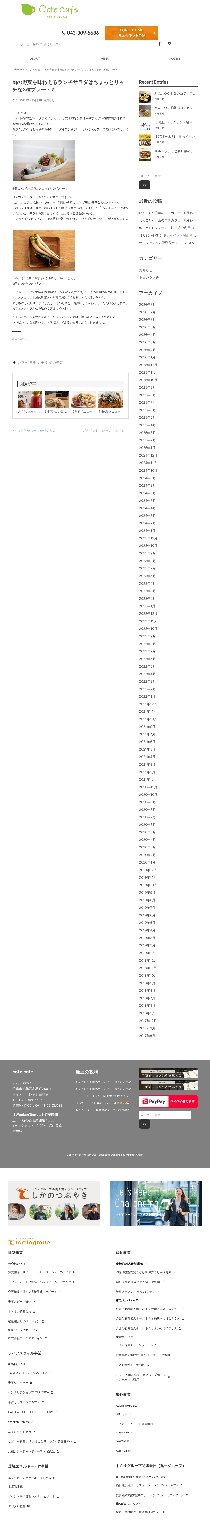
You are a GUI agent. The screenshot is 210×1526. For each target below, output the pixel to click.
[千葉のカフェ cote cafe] (49, 15)
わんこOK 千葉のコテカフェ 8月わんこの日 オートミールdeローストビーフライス (105, 1089)
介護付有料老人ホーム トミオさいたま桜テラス (146, 1328)
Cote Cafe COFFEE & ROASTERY (30, 1412)
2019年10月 (148, 885)
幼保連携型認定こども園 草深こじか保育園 (143, 1272)
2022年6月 (147, 659)
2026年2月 (147, 350)
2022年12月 (148, 613)
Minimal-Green (134, 1154)
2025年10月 (148, 380)
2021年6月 (147, 742)
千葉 (44, 362)
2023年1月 (147, 606)
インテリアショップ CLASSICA (28, 1392)
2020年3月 (147, 847)
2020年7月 (147, 817)
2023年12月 (148, 538)
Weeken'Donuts (18, 1422)
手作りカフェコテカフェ (24, 1402)
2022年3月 (147, 681)
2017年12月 (148, 1021)
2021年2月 (147, 772)
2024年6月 (147, 493)
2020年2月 (147, 855)
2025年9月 (147, 387)
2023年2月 (147, 598)
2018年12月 (148, 960)
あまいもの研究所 (19, 1431)
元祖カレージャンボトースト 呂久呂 (31, 1451)
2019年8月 (147, 900)
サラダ (34, 362)
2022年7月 (147, 651)
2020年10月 (148, 795)
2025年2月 (147, 440)
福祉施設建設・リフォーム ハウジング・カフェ (147, 1485)
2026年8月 (147, 304)
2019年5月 (147, 922)
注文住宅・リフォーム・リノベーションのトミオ (39, 1272)
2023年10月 (148, 546)
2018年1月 (147, 1013)
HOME (20, 69)
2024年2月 (147, 523)
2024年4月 (147, 508)
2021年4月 (147, 757)
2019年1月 (147, 953)
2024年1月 (147, 531)
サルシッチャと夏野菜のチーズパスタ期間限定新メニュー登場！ (105, 1110)
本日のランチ (149, 277)
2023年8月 (147, 561)
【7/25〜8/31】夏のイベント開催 (164, 235)
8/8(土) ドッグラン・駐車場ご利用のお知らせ (173, 228)
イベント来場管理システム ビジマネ (31, 1496)
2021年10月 (148, 719)
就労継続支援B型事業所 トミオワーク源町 (143, 1355)
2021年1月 (147, 779)
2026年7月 (147, 312)
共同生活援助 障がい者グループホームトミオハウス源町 (140, 1377)
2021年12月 (148, 704)
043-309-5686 (83, 32)
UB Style (121, 1414)
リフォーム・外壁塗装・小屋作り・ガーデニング (39, 1282)
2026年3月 (147, 342)
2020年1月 (147, 862)
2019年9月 (147, 892)
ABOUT (35, 58)
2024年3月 (147, 516)
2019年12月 (148, 870)
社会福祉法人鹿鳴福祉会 (129, 1263)
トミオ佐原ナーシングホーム (134, 1345)
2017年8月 (147, 1036)
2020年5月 (147, 832)
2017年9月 (147, 1028)
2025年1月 (147, 448)
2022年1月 (147, 696)
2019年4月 (147, 930)
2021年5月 (147, 749)
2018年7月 (147, 998)
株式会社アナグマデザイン (25, 1338)
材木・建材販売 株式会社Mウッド (138, 1512)
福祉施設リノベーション (24, 1321)
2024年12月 (148, 455)
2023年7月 (147, 568)
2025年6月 (147, 410)
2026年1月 (147, 357)
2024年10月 (148, 470)
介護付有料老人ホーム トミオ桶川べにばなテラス (148, 1318)
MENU (105, 58)
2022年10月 (148, 628)
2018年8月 (147, 990)
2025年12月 (148, 365)
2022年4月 (147, 674)
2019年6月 (147, 915)
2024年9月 (147, 478)
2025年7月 (147, 402)
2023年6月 (147, 576)
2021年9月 (147, 727)
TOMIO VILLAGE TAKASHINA (27, 1372)
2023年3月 (147, 591)
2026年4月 (147, 334)
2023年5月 (147, 583)
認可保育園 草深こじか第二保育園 (138, 1282)
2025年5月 (147, 417)
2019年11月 (148, 877)
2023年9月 (147, 553)
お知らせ (35, 69)
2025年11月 (148, 372)
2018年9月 (147, 983)
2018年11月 (148, 968)
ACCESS (175, 58)
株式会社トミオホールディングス (29, 1478)
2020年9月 (147, 802)
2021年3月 (147, 764)
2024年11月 (148, 463)
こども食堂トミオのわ (130, 1365)
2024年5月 (147, 501)
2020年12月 (148, 787)
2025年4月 (147, 425)
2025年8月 (147, 395)
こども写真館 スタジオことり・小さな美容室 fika (40, 1441)
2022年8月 (147, 644)
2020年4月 (147, 840)
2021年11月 (148, 711)
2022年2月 (147, 689)
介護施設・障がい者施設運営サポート (32, 1291)
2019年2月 (147, 945)
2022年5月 (147, 666)
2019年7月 (147, 907)
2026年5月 (147, 327)
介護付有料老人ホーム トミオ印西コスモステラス (148, 1308)
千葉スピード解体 (19, 1301)
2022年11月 (148, 621)
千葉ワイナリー (18, 1382)
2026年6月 (147, 319)
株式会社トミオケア (127, 1300)
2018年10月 (148, 975)
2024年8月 (147, 485)
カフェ (23, 362)
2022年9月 (147, 636)
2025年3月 (147, 433)
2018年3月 (147, 1005)
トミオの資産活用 (19, 1311)
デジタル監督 (16, 1506)
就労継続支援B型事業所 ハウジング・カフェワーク (150, 1495)
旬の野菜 (56, 362)
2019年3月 (147, 938)
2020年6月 (147, 825)
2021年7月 (147, 734)
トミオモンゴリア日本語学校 (134, 1424)
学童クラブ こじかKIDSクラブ (135, 1291)
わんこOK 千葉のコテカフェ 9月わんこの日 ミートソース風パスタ (105, 1082)
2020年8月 (147, 810)
